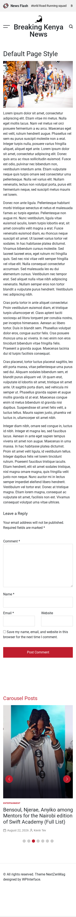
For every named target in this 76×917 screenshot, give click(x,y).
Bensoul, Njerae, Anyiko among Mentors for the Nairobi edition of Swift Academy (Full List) (38, 816)
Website (47, 613)
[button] (24, 841)
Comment (11, 541)
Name (8, 594)
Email (8, 613)
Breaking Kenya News (38, 30)
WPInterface (31, 879)
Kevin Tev (40, 830)
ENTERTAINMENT (11, 803)
